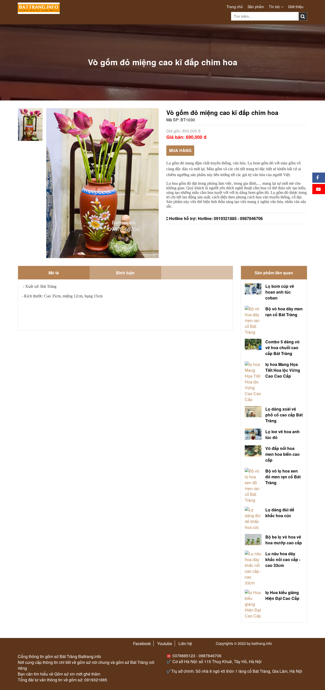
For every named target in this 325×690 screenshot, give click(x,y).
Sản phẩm (256, 6)
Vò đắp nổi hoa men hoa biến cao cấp (282, 454)
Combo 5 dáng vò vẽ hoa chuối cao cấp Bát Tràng (282, 347)
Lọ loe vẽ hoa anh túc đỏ (282, 434)
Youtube (164, 643)
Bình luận (125, 273)
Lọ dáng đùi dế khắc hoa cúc (279, 512)
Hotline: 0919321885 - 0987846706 (230, 218)
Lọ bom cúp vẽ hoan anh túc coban (279, 292)
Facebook (142, 643)
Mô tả (53, 273)
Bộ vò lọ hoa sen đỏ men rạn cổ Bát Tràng (283, 476)
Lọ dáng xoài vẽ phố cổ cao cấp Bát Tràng (284, 415)
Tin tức (275, 6)
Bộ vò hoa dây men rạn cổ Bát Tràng (284, 311)
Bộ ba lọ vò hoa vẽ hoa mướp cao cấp (283, 540)
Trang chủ (234, 6)
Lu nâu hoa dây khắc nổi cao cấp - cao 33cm (282, 559)
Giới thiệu (295, 6)
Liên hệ (185, 643)
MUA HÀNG (180, 150)
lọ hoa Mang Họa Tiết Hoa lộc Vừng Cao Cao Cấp (282, 370)
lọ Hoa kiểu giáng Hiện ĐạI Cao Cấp (282, 595)
